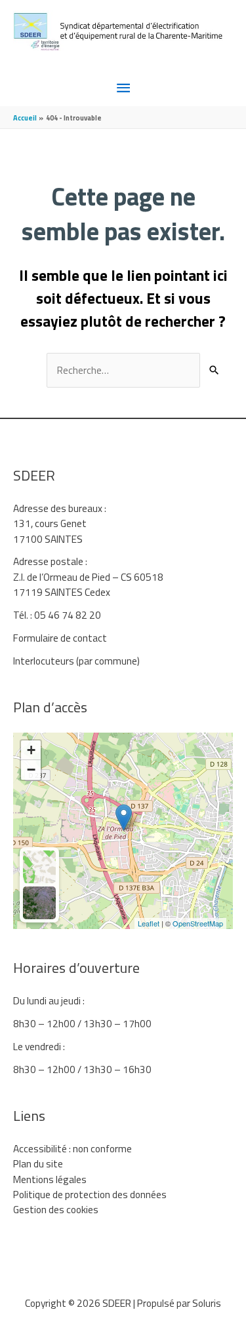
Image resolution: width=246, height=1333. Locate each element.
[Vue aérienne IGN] (39, 902)
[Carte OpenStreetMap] (39, 866)
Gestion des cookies (55, 1209)
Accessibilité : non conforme (72, 1148)
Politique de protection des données (90, 1194)
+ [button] (31, 750)
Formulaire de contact (60, 638)
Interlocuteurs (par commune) (76, 660)
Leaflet (148, 923)
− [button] (31, 769)
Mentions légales (50, 1179)
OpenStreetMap (198, 923)
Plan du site (38, 1163)
